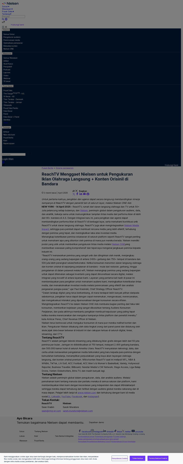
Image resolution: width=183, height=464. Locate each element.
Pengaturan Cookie (119, 458)
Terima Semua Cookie (158, 458)
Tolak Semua (137, 458)
